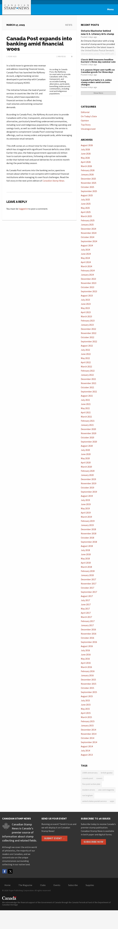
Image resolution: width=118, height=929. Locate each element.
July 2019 (85, 500)
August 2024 (87, 245)
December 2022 (88, 328)
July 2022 (85, 349)
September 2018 (89, 541)
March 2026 (86, 166)
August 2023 (87, 295)
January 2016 (87, 675)
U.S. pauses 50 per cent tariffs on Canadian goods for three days (98, 70)
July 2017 (85, 600)
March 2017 (86, 616)
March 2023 (86, 316)
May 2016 (85, 658)
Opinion (85, 120)
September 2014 (89, 742)
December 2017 (88, 579)
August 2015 (87, 696)
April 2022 (86, 362)
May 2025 (85, 207)
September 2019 (89, 491)
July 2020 (85, 450)
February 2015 (88, 721)
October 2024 (87, 237)
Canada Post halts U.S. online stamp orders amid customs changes (96, 82)
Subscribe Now (93, 841)
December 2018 (88, 529)
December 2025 (88, 178)
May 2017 (85, 608)
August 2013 (87, 754)
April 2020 (86, 462)
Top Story (86, 124)
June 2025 (86, 203)
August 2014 (87, 746)
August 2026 (87, 145)
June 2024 (86, 253)
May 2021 (85, 408)
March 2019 (86, 516)
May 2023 (85, 308)
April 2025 (86, 212)
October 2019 (87, 487)
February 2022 (88, 370)
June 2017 (86, 604)
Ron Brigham (87, 795)
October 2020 (87, 437)
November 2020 (88, 433)
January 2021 (87, 424)
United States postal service (94, 801)
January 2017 (87, 625)
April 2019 (86, 512)
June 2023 (86, 303)
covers (99, 778)
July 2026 (85, 149)
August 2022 (87, 345)
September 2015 (89, 692)
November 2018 (88, 533)
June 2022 (86, 354)
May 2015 (85, 708)
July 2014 (85, 750)
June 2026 (86, 153)
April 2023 (86, 312)
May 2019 (85, 508)
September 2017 (89, 591)
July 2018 (85, 550)
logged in (23, 208)
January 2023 (87, 324)
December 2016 (88, 629)
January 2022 (87, 374)
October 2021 (87, 387)
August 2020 (87, 445)
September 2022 (89, 341)
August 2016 (87, 646)
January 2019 (87, 525)
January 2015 (87, 725)
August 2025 (87, 195)
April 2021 (86, 412)
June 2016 (86, 654)
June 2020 (86, 454)
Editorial (85, 112)
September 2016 (89, 642)
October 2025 (87, 187)
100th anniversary (90, 772)
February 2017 (88, 621)
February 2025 (88, 220)
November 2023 (88, 283)
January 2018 (87, 575)
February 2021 (88, 420)
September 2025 (89, 191)
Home (7, 885)
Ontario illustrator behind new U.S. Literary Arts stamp (97, 32)
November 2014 (88, 733)
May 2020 (85, 458)
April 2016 (86, 662)
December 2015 (88, 679)
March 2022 (86, 366)
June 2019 (86, 504)
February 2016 (88, 671)
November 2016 (88, 633)
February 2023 (88, 320)
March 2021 (86, 416)
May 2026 (85, 157)
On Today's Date (89, 116)
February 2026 (88, 170)
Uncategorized (88, 128)
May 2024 (85, 258)
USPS (112, 801)
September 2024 (89, 241)
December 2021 (88, 379)
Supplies (90, 885)
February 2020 (88, 470)
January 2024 (87, 274)
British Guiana (106, 772)
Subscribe (73, 885)
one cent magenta (106, 790)
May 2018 (85, 558)
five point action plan (91, 784)
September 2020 (89, 441)
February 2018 (88, 571)
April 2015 (86, 713)
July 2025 (85, 199)
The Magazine (25, 885)
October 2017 (87, 587)
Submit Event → (54, 838)
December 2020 (88, 429)
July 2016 (85, 650)
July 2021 (85, 399)
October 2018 (87, 537)
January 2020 (87, 475)
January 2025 (87, 224)
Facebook (4, 871)
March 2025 (86, 216)
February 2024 (88, 270)
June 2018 (86, 554)
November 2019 (88, 483)
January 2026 (87, 174)
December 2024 (88, 228)
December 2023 (88, 278)
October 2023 (87, 287)
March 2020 (86, 466)
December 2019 (88, 479)
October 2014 (87, 738)
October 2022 (87, 337)
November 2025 (88, 182)
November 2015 (88, 683)
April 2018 (86, 562)
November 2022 (88, 333)
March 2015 (86, 717)
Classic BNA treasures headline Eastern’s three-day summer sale (98, 60)
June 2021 (86, 404)
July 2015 (85, 700)
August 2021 (87, 395)
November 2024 (88, 232)
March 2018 (86, 566)
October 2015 (87, 687)
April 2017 (86, 612)
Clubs (43, 885)
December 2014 (88, 729)
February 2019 (88, 520)
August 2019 (87, 495)
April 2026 (86, 161)
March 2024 (86, 266)
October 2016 (87, 637)
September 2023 (89, 291)
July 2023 (85, 299)
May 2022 (85, 358)
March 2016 (86, 667)
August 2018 (87, 546)
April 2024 (86, 262)
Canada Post (87, 778)
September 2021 (89, 391)
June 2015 (86, 704)
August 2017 (87, 596)
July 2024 (85, 249)
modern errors (88, 790)
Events (57, 885)
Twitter (10, 871)
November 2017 (88, 583)
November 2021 (88, 383)
